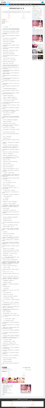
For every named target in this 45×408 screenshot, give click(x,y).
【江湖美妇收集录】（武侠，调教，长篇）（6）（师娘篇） (37, 14)
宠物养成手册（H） (24, 375)
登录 (40, 0)
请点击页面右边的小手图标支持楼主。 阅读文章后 (37, 30)
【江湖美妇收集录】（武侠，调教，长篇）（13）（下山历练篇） (37, 15)
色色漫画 (9, 15)
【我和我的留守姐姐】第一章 (9, 6)
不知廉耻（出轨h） (33, 404)
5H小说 (23, 15)
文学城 (4, 4)
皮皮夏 (34, 29)
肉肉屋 (28, 4)
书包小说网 (9, 375)
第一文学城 (9, 10)
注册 (42, 0)
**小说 (22, 4)
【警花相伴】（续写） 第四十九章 (37, 19)
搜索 (42, 2)
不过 (41, 31)
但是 (33, 31)
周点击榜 (34, 6)
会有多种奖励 (37, 29)
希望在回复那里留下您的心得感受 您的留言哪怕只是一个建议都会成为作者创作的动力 (41, 30)
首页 (2, 4)
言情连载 (25, 4)
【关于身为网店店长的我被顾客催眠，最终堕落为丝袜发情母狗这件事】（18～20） (37, 18)
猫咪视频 (9, 372)
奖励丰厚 (41, 29)
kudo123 (38, 31)
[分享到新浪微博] (25, 367)
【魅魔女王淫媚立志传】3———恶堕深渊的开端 (37, 10)
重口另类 (20, 4)
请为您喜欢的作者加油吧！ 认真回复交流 (34, 30)
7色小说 (24, 372)
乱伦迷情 (14, 4)
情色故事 (31, 4)
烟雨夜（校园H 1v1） (23, 18)
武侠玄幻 (17, 4)
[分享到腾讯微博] (26, 367)
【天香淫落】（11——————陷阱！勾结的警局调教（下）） (37, 9)
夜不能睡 (6, 19)
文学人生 (7, 4)
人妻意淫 (10, 4)
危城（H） (9, 18)
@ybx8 (23, 10)
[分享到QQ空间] (24, 367)
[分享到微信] (28, 367)
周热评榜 (37, 6)
